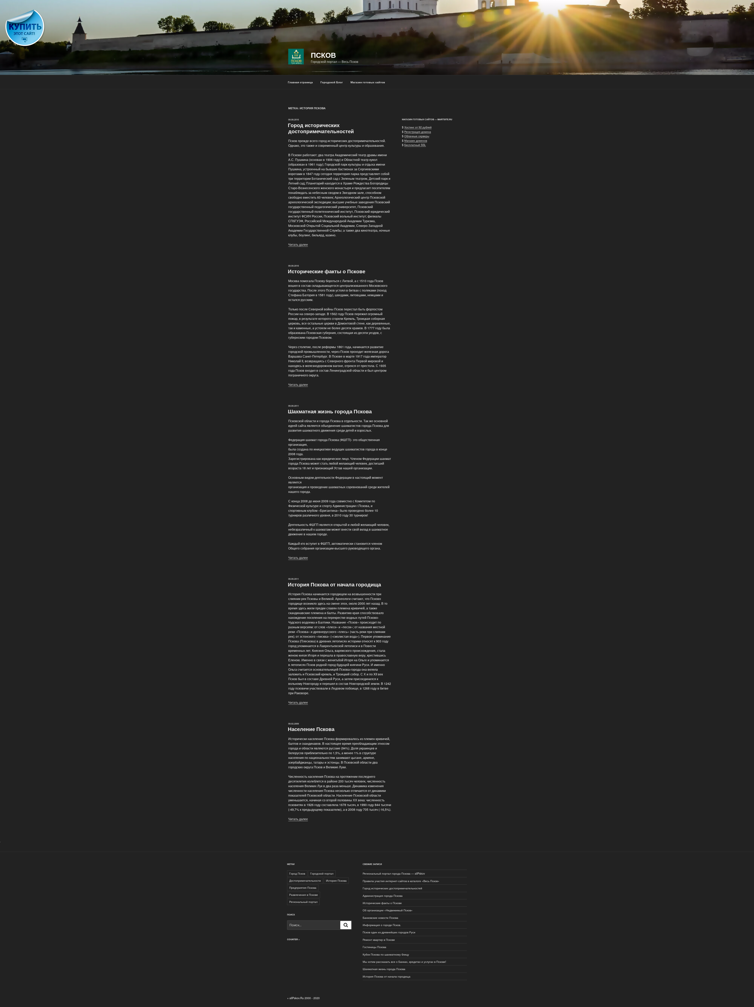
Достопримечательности (305, 880)
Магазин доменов (415, 140)
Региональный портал (303, 902)
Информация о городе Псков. (382, 925)
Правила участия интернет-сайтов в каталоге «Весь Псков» (401, 881)
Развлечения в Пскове (303, 895)
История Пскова (336, 880)
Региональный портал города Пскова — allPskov (394, 873)
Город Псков (297, 873)
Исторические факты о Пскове (326, 271)
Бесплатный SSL (415, 145)
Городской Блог (331, 82)
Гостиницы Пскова (374, 947)
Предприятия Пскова (302, 888)
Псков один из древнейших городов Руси (389, 932)
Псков (323, 55)
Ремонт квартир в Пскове (379, 940)
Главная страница (300, 82)
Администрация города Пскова (383, 896)
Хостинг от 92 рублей (418, 127)
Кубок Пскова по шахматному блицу (386, 954)
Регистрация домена (417, 132)
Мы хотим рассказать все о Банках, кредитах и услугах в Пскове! (404, 962)
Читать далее (298, 244)
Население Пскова (311, 729)
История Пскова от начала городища (334, 584)
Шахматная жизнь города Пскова (330, 411)
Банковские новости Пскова (380, 918)
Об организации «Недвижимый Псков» (388, 910)
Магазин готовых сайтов (367, 82)
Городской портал (321, 873)
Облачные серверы (416, 136)
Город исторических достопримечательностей (321, 128)
